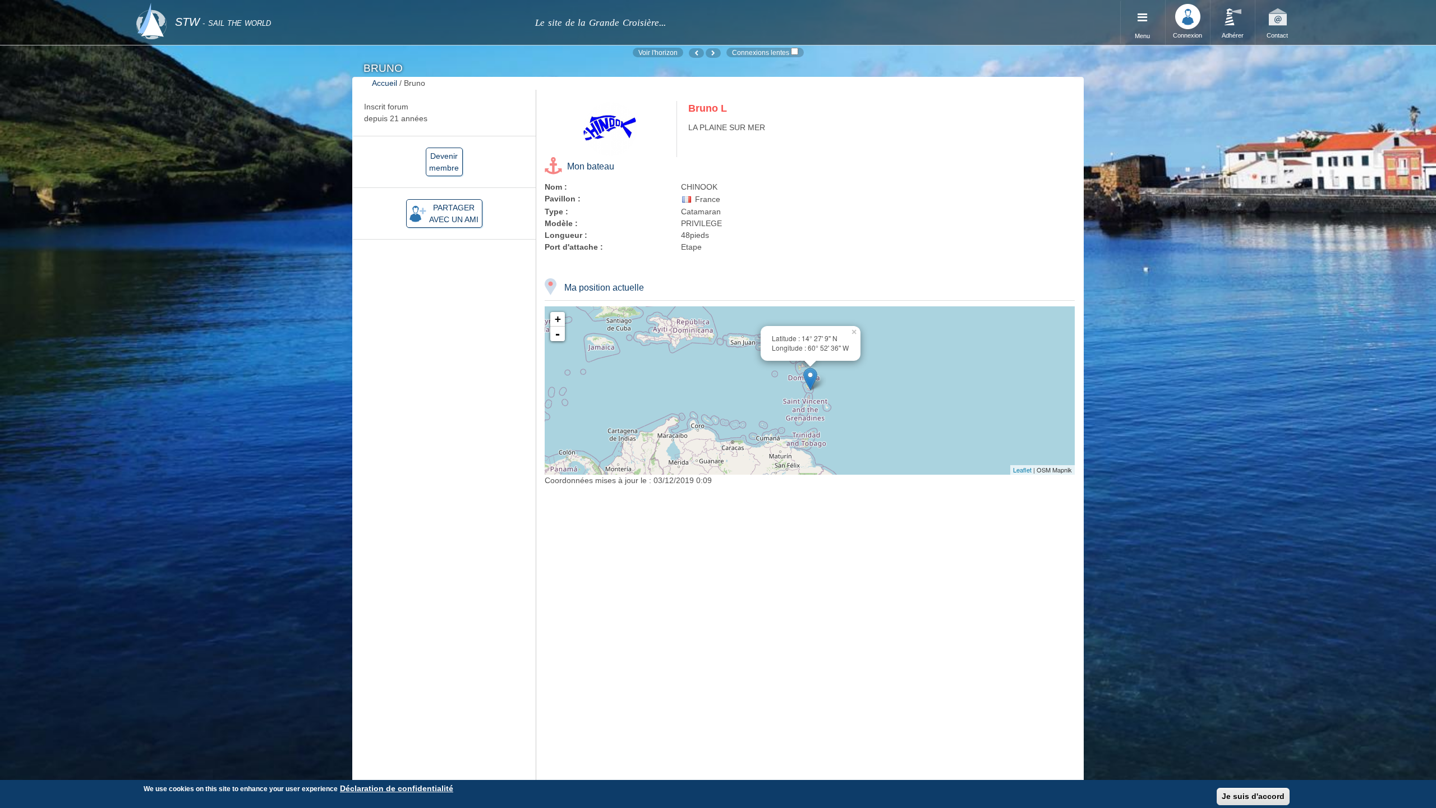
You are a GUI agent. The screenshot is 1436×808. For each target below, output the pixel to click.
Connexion (1187, 35)
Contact (1277, 35)
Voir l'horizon (658, 52)
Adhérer (1233, 35)
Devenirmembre (444, 162)
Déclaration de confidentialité (396, 788)
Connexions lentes (760, 52)
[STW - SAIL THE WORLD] (328, 7)
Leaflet (1022, 469)
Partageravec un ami (453, 213)
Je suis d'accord (1253, 796)
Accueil (384, 83)
